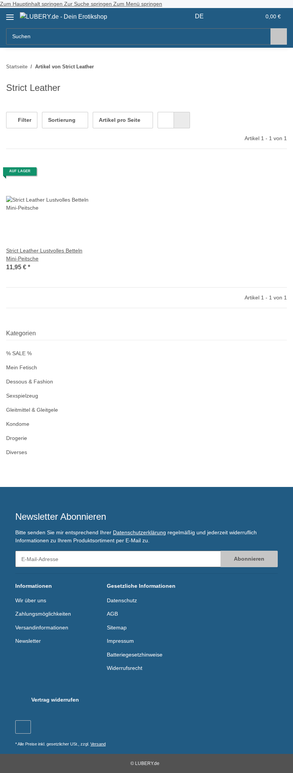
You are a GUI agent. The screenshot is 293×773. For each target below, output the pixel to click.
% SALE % (19, 353)
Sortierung (62, 120)
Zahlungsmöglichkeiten (43, 614)
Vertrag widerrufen (55, 700)
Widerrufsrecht (124, 668)
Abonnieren (249, 559)
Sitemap (117, 627)
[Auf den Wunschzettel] (78, 174)
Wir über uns (30, 600)
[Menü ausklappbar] (10, 14)
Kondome (17, 424)
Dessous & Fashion (29, 381)
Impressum (120, 641)
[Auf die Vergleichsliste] (58, 174)
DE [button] (199, 16)
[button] (224, 16)
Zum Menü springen (137, 4)
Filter (23, 120)
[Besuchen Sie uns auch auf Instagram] (23, 727)
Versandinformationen (41, 627)
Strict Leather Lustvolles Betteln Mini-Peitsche (44, 254)
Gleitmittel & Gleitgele (32, 410)
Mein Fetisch (21, 367)
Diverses (16, 452)
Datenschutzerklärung (139, 532)
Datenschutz (122, 600)
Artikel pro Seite (119, 120)
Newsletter (28, 641)
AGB (112, 614)
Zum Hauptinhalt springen (32, 4)
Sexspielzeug (22, 396)
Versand (98, 744)
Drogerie (16, 438)
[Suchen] (278, 36)
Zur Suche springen (88, 4)
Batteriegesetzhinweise (135, 655)
